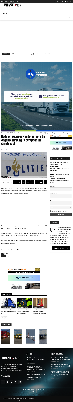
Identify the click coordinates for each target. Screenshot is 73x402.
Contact (24, 389)
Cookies (37, 389)
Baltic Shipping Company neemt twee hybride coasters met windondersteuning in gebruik (36, 376)
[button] (69, 18)
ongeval (9, 256)
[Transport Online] (14, 5)
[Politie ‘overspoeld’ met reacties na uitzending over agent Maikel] (24, 303)
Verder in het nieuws (19, 133)
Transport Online (16, 249)
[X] (63, 1)
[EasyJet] (30, 336)
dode (14, 256)
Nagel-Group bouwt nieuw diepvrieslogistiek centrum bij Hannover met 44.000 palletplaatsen (36, 367)
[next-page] (5, 317)
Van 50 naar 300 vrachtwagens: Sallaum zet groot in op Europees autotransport (35, 359)
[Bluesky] (65, 1)
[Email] (37, 182)
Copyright (33, 391)
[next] (70, 54)
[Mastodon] (68, 1)
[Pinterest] (23, 182)
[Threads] (70, 1)
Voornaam (53, 186)
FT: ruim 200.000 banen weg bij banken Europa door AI (8, 311)
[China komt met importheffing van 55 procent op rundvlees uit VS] (40, 303)
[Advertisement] (36, 34)
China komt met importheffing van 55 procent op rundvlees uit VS (40, 311)
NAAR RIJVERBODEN (61, 248)
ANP (7, 253)
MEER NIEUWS (9, 133)
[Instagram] (55, 1)
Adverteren (30, 389)
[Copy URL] (45, 182)
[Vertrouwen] (43, 336)
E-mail (52, 200)
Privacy (42, 389)
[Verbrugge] (18, 336)
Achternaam (54, 193)
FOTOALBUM (6, 325)
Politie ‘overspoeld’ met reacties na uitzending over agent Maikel (23, 311)
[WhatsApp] (28, 182)
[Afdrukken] (41, 182)
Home (3, 133)
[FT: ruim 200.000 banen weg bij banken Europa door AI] (8, 303)
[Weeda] (5, 336)
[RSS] (60, 1)
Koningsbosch (21, 256)
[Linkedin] (57, 1)
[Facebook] (52, 1)
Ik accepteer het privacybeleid (59, 211)
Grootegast (30, 256)
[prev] (67, 54)
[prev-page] (2, 317)
